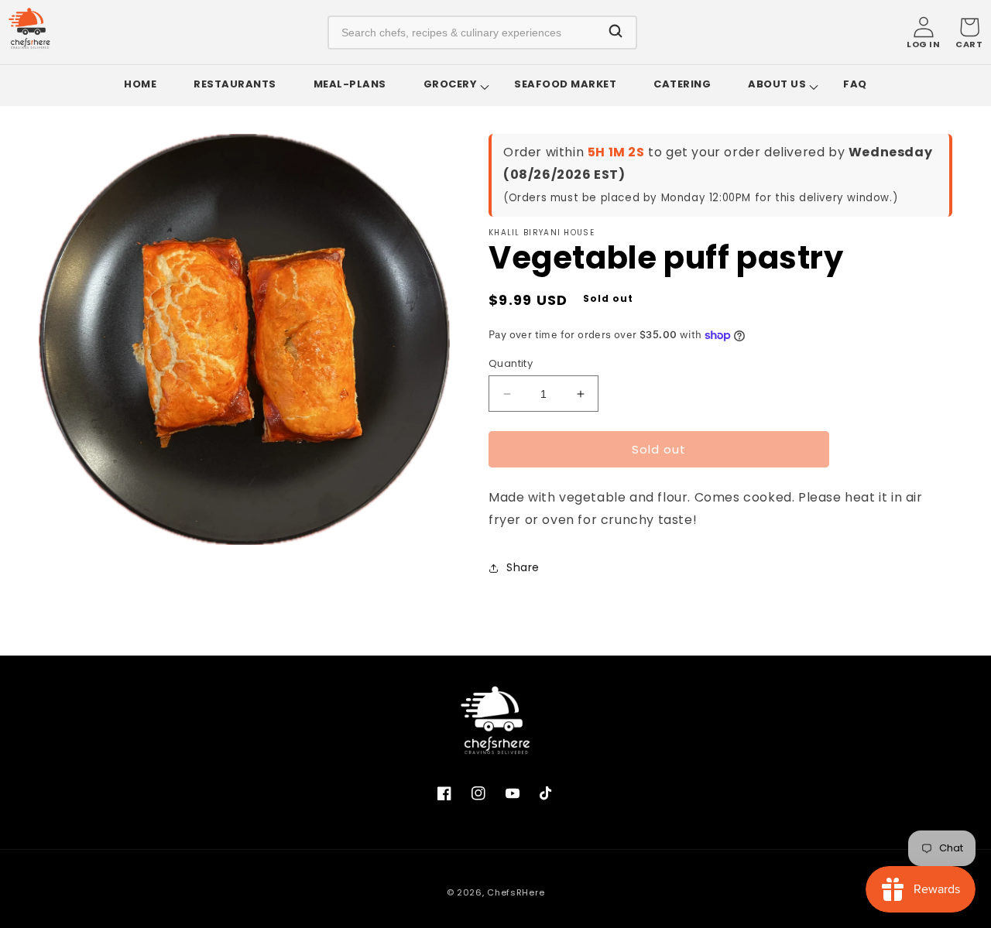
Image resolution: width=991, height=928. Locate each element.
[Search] (615, 32)
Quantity (511, 363)
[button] (968, 32)
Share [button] (523, 567)
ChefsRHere (515, 892)
